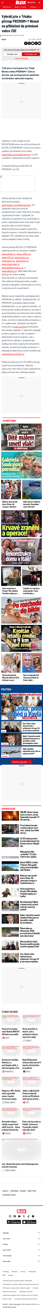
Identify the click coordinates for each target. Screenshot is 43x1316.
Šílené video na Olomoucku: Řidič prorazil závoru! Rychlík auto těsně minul (30, 932)
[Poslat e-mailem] (39, 43)
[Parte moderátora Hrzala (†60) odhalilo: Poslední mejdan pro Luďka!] (10, 892)
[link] (10, 1216)
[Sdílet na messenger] (32, 43)
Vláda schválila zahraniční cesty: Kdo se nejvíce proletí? (31, 751)
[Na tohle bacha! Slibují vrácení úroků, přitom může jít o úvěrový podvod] (10, 905)
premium (23, 1191)
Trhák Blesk (14, 1191)
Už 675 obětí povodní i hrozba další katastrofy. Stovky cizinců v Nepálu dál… (30, 842)
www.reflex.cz (24, 253)
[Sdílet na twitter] (29, 43)
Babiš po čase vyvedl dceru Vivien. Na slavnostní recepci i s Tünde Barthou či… (28, 879)
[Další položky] (40, 7)
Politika (5, 744)
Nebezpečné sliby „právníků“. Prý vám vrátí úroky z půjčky (28, 854)
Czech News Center (9, 1195)
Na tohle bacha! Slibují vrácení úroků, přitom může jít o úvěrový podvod (29, 905)
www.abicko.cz (9, 271)
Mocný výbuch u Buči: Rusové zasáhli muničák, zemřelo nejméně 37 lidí (30, 944)
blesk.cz (5, 1191)
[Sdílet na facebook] (26, 43)
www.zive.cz (22, 260)
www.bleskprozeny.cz (12, 267)
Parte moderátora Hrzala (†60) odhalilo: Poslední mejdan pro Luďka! (28, 892)
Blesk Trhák (32, 1191)
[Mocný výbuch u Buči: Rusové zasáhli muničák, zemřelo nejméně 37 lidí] (10, 945)
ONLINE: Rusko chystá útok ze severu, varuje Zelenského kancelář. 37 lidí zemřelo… (29, 816)
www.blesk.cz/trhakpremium (16, 154)
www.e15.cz (8, 257)
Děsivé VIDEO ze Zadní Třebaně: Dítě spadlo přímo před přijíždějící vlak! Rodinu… (29, 866)
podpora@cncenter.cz (13, 354)
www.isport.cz (22, 257)
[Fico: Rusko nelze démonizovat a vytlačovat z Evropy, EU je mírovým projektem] (10, 958)
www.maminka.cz (10, 264)
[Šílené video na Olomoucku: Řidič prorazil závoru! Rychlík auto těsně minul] (10, 932)
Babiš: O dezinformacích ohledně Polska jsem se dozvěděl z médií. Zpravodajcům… (30, 919)
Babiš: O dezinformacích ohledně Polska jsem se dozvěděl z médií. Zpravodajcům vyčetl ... (31, 739)
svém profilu (20, 326)
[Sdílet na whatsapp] (36, 43)
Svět (3, 731)
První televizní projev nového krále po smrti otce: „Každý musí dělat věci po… (29, 829)
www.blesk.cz (8, 253)
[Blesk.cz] (21, 2)
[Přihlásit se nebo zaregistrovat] (39, 2)
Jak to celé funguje (21, 58)
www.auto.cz (8, 260)
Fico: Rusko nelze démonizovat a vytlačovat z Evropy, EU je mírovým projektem (31, 727)
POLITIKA (6, 689)
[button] (14, 1222)
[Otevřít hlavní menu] (2, 2)
